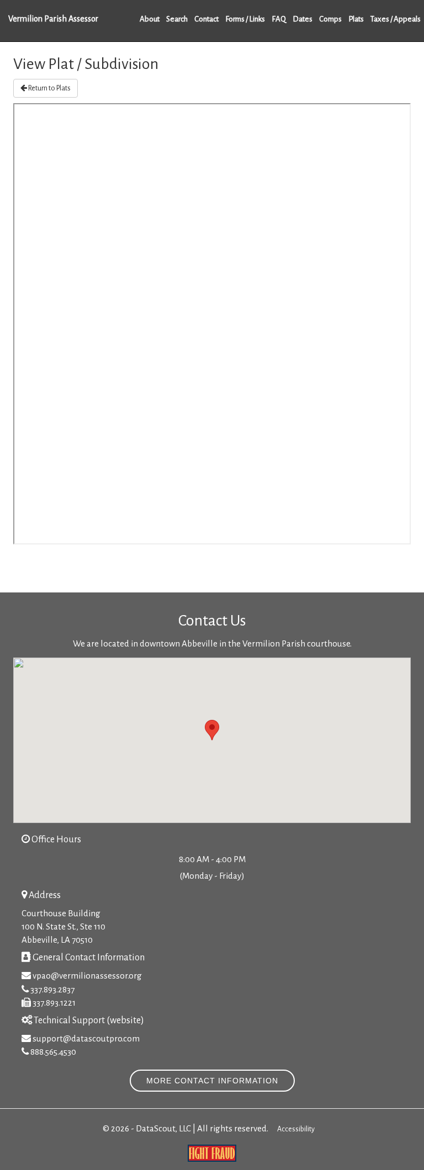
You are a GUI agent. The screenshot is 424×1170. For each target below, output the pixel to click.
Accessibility (296, 1129)
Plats (356, 19)
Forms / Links (245, 19)
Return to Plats (49, 88)
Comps (330, 19)
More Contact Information (212, 1080)
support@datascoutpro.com (86, 1038)
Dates (302, 19)
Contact (206, 19)
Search (177, 19)
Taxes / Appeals (395, 19)
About (150, 19)
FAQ (279, 19)
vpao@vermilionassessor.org (87, 975)
